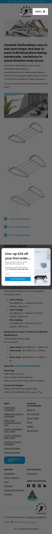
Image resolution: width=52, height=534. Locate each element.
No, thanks (18, 282)
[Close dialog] (48, 250)
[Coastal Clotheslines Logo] (26, 7)
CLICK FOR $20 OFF (18, 279)
